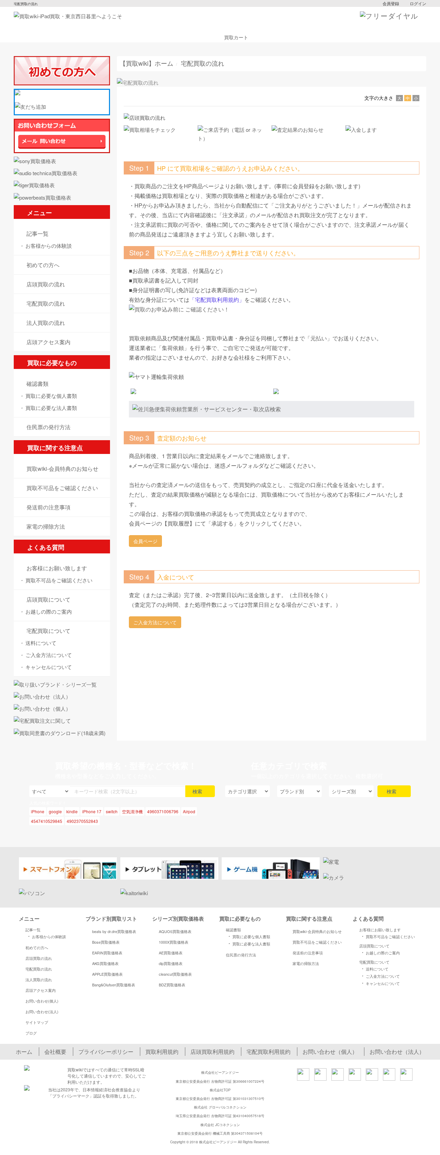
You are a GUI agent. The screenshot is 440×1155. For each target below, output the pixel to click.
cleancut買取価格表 (175, 974)
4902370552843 (82, 821)
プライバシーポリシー (105, 1052)
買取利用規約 (161, 1052)
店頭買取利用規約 (212, 1052)
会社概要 (55, 1052)
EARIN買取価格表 (107, 952)
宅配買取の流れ (38, 969)
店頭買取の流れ (38, 958)
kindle (72, 811)
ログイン (418, 3)
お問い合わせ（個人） (330, 1052)
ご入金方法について (45, 654)
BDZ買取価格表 (172, 984)
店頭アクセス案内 (40, 990)
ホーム (24, 1052)
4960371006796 (162, 811)
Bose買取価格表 (106, 942)
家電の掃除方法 (306, 963)
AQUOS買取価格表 (175, 931)
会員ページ (145, 541)
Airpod (189, 811)
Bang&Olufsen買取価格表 (113, 984)
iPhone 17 (91, 811)
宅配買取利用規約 (268, 1052)
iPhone (37, 811)
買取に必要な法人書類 (48, 407)
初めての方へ (36, 947)
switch (112, 811)
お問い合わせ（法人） (397, 1052)
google (55, 811)
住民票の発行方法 (241, 954)
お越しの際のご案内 (45, 611)
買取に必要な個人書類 (48, 395)
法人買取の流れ (38, 979)
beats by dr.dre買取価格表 (114, 931)
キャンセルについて (45, 666)
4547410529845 (46, 821)
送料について (37, 642)
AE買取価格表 (171, 952)
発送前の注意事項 (308, 952)
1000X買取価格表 (173, 942)
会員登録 (391, 3)
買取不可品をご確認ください (55, 580)
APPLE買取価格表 (107, 974)
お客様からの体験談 (45, 245)
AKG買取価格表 (105, 963)
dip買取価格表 (171, 963)
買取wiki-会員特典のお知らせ (317, 931)
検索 (198, 791)
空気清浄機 (132, 811)
